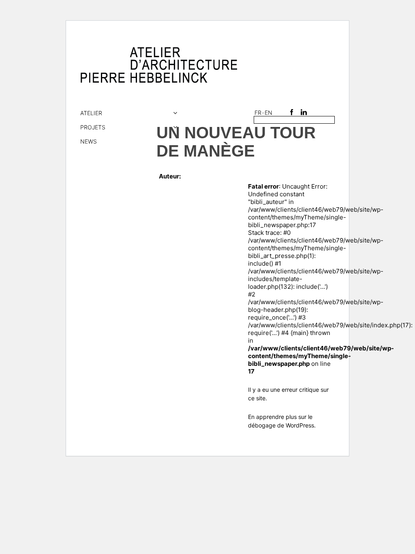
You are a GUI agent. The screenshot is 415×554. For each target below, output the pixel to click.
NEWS (88, 141)
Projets (92, 127)
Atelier (91, 113)
